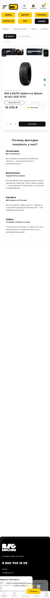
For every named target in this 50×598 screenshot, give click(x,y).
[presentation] (4, 53)
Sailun (34, 29)
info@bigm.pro (8, 573)
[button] (24, 7)
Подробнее (36, 102)
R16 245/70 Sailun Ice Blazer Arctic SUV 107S (23, 95)
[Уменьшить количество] (6, 124)
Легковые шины (20, 29)
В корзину (32, 124)
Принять (34, 591)
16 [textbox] (6, 41)
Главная (5, 29)
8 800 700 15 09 (14, 563)
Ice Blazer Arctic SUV (12, 90)
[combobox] (6, 41)
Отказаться (17, 591)
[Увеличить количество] (16, 124)
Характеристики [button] (14, 102)
